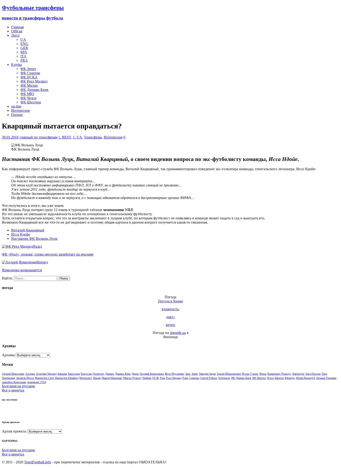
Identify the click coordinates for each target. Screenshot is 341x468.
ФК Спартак (30, 73)
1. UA (77, 137)
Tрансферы (93, 137)
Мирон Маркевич (112, 378)
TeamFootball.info (37, 462)
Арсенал (30, 373)
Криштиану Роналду (279, 373)
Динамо (109, 373)
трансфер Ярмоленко (14, 382)
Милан (97, 378)
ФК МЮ (27, 94)
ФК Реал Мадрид (34, 81)
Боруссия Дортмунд (92, 373)
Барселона (74, 373)
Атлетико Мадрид (46, 373)
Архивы (8, 355)
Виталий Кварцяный (27, 230)
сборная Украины (326, 378)
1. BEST (64, 137)
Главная (17, 27)
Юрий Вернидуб (305, 378)
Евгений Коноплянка (152, 373)
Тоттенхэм (224, 378)
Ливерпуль (298, 373)
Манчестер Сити (44, 378)
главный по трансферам (38, 137)
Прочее (17, 115)
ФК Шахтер (259, 378)
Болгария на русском (18, 386)
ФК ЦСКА (29, 77)
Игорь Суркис (250, 373)
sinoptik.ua (178, 333)
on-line (16, 106)
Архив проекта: (14, 431)
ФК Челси (28, 98)
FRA (24, 60)
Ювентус (290, 378)
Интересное (20, 110)
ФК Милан (29, 85)
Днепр (135, 373)
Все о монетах (13, 390)
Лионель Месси (25, 378)
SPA (23, 52)
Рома (185, 378)
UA (23, 40)
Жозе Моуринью (174, 373)
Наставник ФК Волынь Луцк (34, 238)
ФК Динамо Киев (34, 90)
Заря (187, 373)
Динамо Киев (123, 373)
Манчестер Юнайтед (66, 378)
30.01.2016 (10, 137)
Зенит (194, 373)
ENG (24, 44)
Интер (263, 373)
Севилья (194, 378)
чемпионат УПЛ (36, 382)
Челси (270, 378)
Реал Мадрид (173, 378)
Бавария (62, 373)
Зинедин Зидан (207, 373)
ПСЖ (155, 378)
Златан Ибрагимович (229, 373)
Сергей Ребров (208, 378)
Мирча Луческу (132, 378)
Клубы (16, 65)
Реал (162, 378)
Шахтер (279, 378)
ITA (23, 56)
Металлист (85, 378)
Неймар (146, 378)
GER (24, 48)
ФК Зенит (28, 69)
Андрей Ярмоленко (13, 373)
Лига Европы (313, 373)
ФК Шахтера (30, 102)
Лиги (15, 35)
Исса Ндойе (20, 234)
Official (16, 31)
